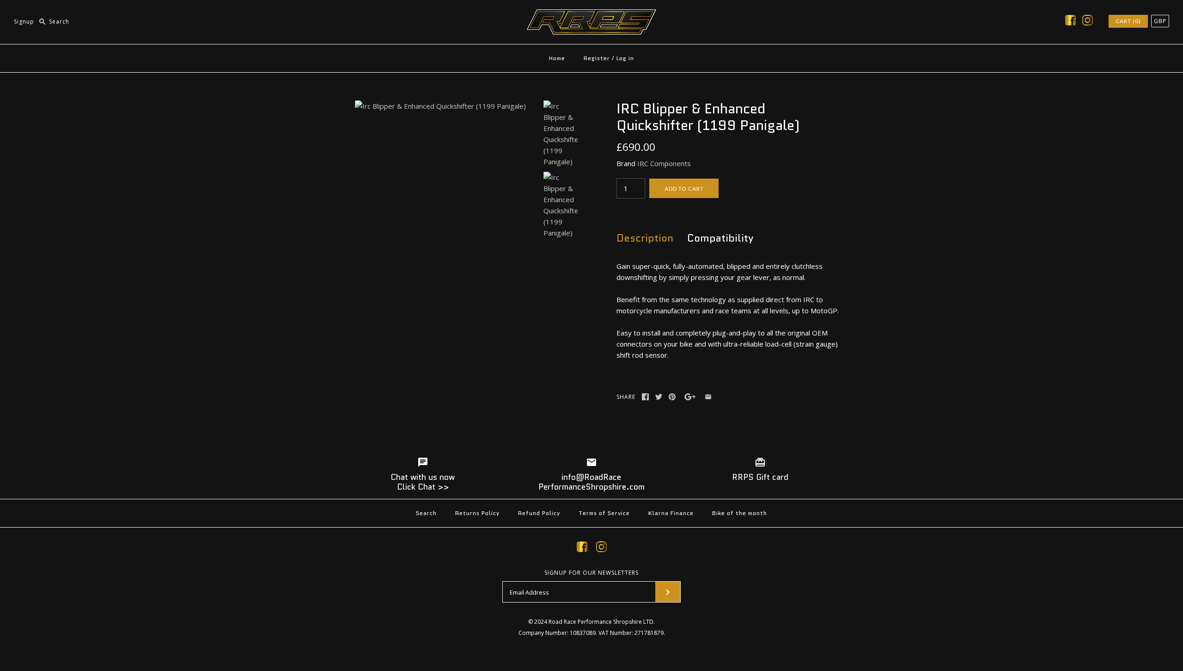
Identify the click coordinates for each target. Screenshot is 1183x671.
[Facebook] (1070, 22)
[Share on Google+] (690, 396)
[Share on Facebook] (645, 396)
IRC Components (664, 163)
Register (597, 58)
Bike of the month (739, 513)
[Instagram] (1087, 22)
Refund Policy (539, 513)
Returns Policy (477, 513)
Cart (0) (1128, 21)
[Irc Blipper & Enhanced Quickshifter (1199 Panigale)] (440, 106)
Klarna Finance (671, 513)
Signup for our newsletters (591, 573)
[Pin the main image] (672, 396)
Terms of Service (604, 513)
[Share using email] (708, 396)
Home (557, 58)
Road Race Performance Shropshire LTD (601, 622)
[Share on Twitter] (658, 396)
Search (426, 513)
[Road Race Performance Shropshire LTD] (591, 14)
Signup (24, 21)
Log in (625, 58)
